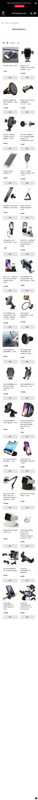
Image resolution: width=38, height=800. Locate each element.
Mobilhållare (15, 23)
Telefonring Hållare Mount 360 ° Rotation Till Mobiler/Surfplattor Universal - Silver (26, 534)
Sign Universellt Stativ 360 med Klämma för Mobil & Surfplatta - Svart (9, 496)
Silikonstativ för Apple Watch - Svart (27, 494)
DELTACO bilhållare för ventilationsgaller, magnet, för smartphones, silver (27, 137)
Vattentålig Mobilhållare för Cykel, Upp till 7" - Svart (9, 606)
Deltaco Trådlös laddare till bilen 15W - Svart (27, 173)
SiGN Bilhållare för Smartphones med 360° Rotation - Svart (27, 278)
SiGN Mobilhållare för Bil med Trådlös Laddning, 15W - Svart (10, 387)
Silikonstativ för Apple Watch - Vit (10, 531)
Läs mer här (19, 6)
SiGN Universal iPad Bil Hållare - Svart (9, 460)
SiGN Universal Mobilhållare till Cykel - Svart (27, 461)
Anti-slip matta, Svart (10, 65)
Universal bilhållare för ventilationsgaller (10, 569)
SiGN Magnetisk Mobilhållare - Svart (9, 350)
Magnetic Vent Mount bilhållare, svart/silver (10, 206)
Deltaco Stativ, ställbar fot (8, 172)
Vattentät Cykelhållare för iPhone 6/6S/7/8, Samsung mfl (26, 606)
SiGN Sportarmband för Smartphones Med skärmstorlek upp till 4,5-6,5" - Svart (27, 424)
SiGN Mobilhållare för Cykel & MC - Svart (27, 385)
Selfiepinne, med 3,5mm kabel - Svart (10, 241)
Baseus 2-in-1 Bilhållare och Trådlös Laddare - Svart (27, 67)
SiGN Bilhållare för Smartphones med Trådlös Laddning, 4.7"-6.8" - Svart (9, 316)
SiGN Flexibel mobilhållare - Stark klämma (26, 315)
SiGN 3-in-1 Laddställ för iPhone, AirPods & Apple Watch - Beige (27, 243)
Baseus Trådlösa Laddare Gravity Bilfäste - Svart (9, 136)
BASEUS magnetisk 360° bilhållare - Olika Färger (10, 102)
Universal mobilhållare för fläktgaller (25, 570)
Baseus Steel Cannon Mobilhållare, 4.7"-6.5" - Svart (27, 102)
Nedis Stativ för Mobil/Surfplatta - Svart (26, 207)
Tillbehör (7, 23)
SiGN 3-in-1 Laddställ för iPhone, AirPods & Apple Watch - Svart (10, 279)
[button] (35, 13)
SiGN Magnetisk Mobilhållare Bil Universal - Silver (26, 351)
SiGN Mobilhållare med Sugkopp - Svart (10, 421)
